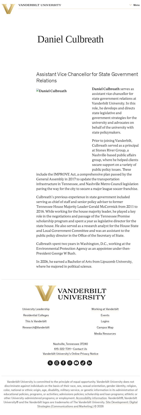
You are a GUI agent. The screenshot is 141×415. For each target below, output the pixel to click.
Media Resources (105, 334)
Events (105, 315)
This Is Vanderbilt (36, 321)
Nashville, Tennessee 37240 (70, 344)
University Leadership (36, 309)
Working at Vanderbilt (105, 309)
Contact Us (80, 349)
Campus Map (105, 327)
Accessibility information (91, 398)
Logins (105, 321)
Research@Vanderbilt (36, 327)
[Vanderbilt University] (70, 293)
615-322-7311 (62, 349)
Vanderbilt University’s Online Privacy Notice (70, 354)
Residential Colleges (36, 315)
